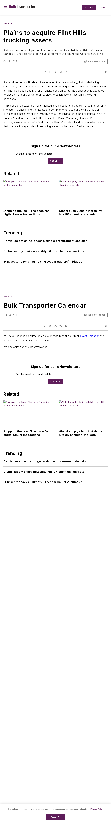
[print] (106, 72)
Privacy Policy (96, 809)
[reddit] (60, 72)
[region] (55, 813)
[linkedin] (50, 72)
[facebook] (45, 72)
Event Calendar (89, 335)
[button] (5, 7)
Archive (7, 23)
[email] (65, 72)
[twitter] (55, 72)
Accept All (55, 817)
